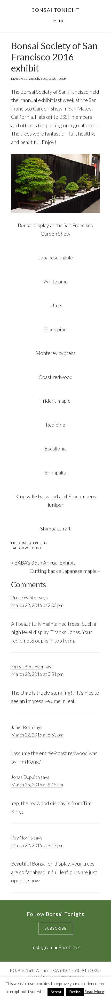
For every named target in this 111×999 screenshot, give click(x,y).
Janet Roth (22, 727)
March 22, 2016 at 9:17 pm (37, 845)
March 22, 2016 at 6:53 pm (37, 735)
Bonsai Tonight (55, 10)
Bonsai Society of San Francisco (54, 92)
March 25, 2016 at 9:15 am (37, 784)
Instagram (42, 947)
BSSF (38, 548)
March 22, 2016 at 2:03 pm (37, 605)
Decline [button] (75, 992)
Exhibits (40, 543)
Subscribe (56, 928)
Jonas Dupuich (25, 777)
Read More (94, 991)
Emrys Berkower (27, 666)
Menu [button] (59, 21)
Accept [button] (56, 992)
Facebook (69, 947)
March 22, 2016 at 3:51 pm (37, 674)
